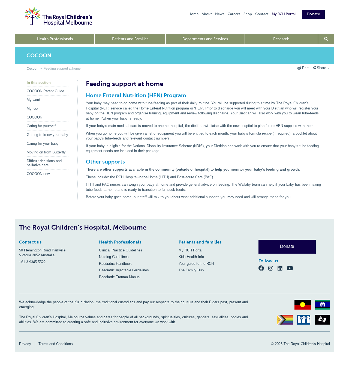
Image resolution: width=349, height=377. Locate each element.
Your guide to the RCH (196, 264)
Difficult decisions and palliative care (44, 163)
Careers (234, 14)
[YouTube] (291, 268)
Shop (247, 14)
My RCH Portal (284, 14)
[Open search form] (326, 39)
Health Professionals (55, 39)
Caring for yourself (41, 126)
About (207, 14)
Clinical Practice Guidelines (120, 250)
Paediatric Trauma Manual (119, 277)
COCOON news (39, 174)
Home (193, 14)
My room (34, 108)
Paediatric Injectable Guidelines (124, 270)
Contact (262, 14)
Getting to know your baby (47, 135)
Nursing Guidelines (114, 257)
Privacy (25, 344)
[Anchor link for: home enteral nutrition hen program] (83, 95)
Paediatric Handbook (115, 264)
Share (321, 68)
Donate (313, 14)
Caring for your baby (43, 143)
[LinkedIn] (282, 268)
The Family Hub (191, 270)
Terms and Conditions (55, 344)
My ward (33, 100)
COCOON (34, 117)
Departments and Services (205, 39)
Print (306, 68)
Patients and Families (130, 39)
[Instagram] (273, 268)
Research (281, 39)
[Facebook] (263, 268)
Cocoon (32, 68)
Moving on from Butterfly (46, 152)
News (219, 14)
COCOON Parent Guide (45, 91)
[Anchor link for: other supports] (83, 162)
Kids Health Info (191, 257)
